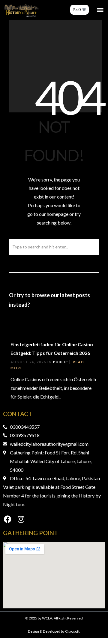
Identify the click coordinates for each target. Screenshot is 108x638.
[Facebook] (7, 519)
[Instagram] (21, 519)
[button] (100, 9)
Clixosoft (72, 631)
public (60, 362)
